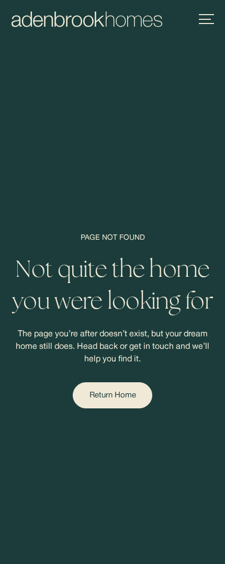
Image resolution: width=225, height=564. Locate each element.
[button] (206, 19)
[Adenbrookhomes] (87, 19)
